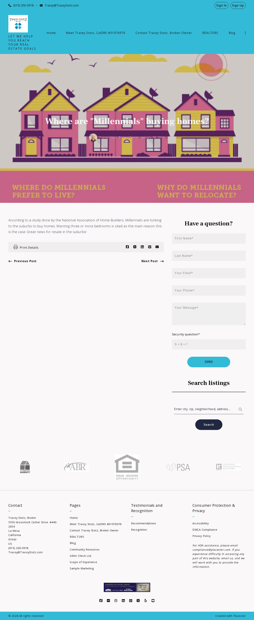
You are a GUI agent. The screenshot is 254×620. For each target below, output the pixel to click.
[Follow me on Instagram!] (116, 600)
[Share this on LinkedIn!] (142, 247)
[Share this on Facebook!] (127, 247)
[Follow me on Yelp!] (145, 600)
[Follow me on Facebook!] (101, 600)
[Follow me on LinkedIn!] (123, 600)
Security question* (186, 334)
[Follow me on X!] (138, 600)
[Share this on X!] (134, 247)
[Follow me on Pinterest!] (130, 600)
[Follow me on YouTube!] (153, 600)
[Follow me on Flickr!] (108, 600)
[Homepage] (18, 23)
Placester (239, 616)
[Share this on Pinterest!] (149, 247)
